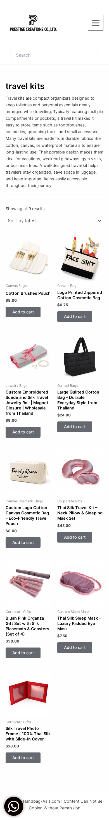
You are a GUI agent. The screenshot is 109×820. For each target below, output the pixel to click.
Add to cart (23, 312)
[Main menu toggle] (95, 23)
